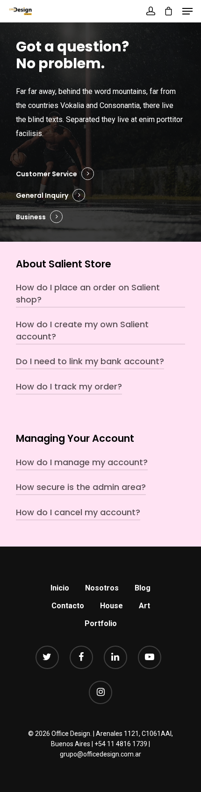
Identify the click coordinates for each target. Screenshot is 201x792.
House (111, 605)
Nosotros (102, 587)
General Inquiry (42, 195)
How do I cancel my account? (78, 512)
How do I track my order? (69, 386)
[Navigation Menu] (187, 11)
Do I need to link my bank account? (90, 361)
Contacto (67, 605)
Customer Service (46, 174)
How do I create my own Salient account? (82, 330)
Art (144, 605)
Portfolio (101, 623)
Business (31, 217)
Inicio (59, 587)
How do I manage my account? (82, 462)
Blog (143, 587)
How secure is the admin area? (81, 487)
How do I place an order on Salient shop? (88, 293)
